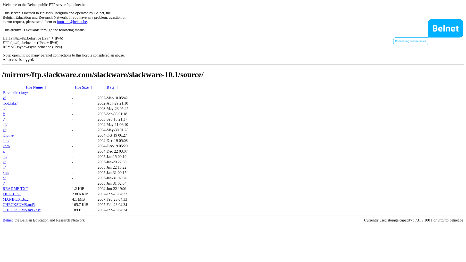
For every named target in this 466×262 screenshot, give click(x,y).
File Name (34, 87)
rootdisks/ (10, 103)
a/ (4, 151)
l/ (4, 183)
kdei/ (6, 146)
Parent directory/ (15, 92)
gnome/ (8, 135)
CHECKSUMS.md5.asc (22, 210)
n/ (4, 167)
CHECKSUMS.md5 (19, 205)
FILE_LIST (12, 194)
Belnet (8, 220)
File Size (82, 87)
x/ (4, 130)
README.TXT (15, 189)
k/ (4, 162)
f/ (4, 114)
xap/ (6, 173)
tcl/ (5, 125)
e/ (4, 108)
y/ (4, 98)
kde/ (6, 141)
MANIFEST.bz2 (16, 199)
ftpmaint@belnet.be (72, 22)
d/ (4, 178)
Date (110, 87)
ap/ (5, 157)
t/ (4, 119)
